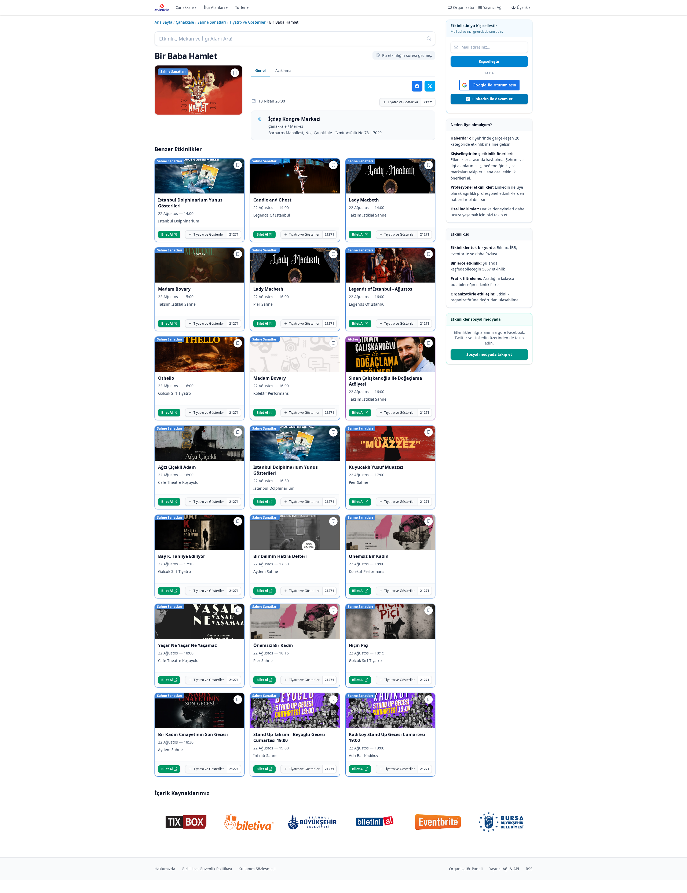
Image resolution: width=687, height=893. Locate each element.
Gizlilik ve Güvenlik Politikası (207, 868)
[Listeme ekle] (235, 72)
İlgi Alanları (216, 7)
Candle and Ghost (272, 200)
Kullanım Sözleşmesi (257, 868)
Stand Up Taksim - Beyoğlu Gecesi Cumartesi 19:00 (289, 737)
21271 (428, 102)
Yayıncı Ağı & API (504, 868)
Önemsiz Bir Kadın (369, 556)
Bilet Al (167, 234)
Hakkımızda (165, 868)
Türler (242, 7)
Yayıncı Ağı (493, 7)
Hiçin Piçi (358, 645)
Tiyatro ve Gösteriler (247, 22)
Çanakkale (186, 7)
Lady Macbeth (364, 200)
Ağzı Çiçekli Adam (177, 467)
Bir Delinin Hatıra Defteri (280, 556)
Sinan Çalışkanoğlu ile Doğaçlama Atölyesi (385, 381)
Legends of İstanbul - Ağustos (380, 289)
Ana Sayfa (163, 22)
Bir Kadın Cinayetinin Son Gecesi (193, 734)
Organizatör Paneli (466, 868)
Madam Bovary (174, 289)
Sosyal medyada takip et (489, 354)
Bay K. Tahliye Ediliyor (181, 556)
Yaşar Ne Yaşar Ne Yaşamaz (187, 645)
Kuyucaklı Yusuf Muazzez (376, 467)
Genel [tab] (260, 70)
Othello (166, 378)
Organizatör (464, 7)
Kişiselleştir (489, 61)
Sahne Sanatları (212, 22)
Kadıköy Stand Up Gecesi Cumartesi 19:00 (387, 737)
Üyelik (523, 7)
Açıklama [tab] (283, 70)
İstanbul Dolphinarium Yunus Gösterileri (190, 203)
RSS (529, 868)
